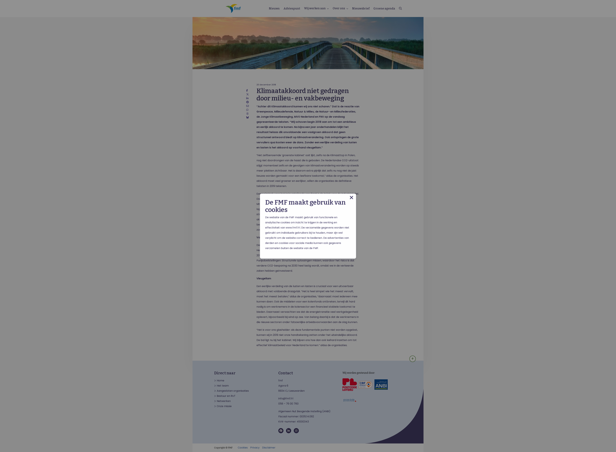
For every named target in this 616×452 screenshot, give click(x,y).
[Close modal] (351, 197)
